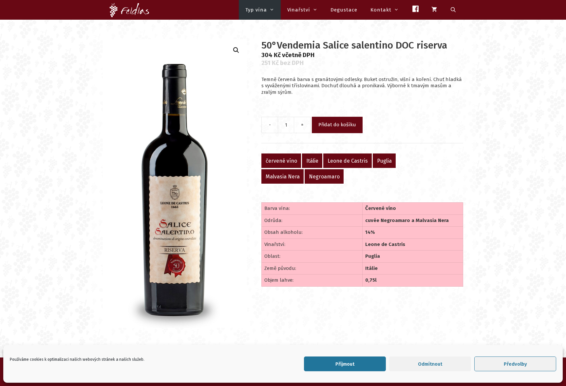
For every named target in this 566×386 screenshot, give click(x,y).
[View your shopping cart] (434, 10)
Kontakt (380, 10)
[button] (236, 50)
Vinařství (298, 10)
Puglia (384, 161)
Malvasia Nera (283, 176)
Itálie (312, 161)
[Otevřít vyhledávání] (453, 10)
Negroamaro (324, 176)
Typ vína (256, 10)
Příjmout (344, 364)
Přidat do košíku (337, 125)
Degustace (343, 10)
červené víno (281, 161)
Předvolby (515, 364)
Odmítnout (430, 364)
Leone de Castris (348, 161)
